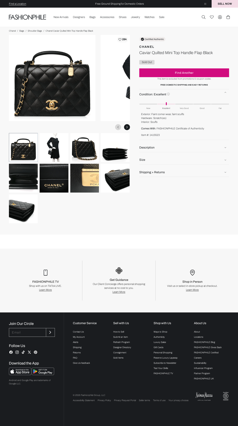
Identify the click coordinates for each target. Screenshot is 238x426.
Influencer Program (203, 368)
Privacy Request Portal (125, 400)
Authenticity (159, 337)
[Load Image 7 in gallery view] (84, 178)
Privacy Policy (104, 400)
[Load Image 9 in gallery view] (23, 208)
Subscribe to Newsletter (165, 363)
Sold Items (118, 357)
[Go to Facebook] (11, 352)
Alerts (75, 342)
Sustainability (200, 363)
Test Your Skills (161, 368)
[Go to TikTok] (23, 352)
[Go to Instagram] (17, 352)
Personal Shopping (163, 352)
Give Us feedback (81, 363)
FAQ (75, 357)
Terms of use (159, 400)
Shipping (77, 347)
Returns (77, 352)
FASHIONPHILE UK (204, 378)
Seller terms (144, 400)
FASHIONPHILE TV (163, 373)
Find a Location (17, 3)
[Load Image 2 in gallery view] (54, 147)
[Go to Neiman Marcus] (204, 396)
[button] (203, 17)
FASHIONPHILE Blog (204, 342)
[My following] (212, 17)
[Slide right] (127, 127)
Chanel (12, 31)
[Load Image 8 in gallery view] (115, 178)
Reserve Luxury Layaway (166, 357)
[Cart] (228, 17)
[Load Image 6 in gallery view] (54, 178)
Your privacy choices (178, 400)
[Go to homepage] (28, 17)
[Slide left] (118, 127)
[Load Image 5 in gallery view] (23, 178)
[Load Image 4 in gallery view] (115, 147)
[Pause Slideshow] (205, 4)
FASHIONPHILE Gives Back (208, 347)
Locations (198, 337)
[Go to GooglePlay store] (43, 374)
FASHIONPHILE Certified (206, 352)
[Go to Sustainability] (225, 396)
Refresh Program (121, 342)
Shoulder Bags (35, 31)
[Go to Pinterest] (35, 352)
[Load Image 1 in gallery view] (23, 147)
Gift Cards (158, 347)
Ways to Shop (160, 331)
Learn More (45, 289)
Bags (21, 31)
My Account (79, 337)
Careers (198, 357)
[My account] (220, 17)
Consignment (119, 352)
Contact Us (78, 331)
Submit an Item (120, 337)
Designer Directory (122, 347)
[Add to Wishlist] (122, 39)
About (197, 331)
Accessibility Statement (84, 400)
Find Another (184, 72)
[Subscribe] (50, 332)
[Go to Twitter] (29, 352)
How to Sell (118, 331)
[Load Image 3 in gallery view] (84, 147)
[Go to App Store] (20, 374)
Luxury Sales (160, 342)
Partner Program (202, 373)
